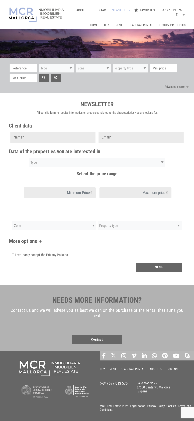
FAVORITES (148, 10)
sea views (37, 262)
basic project (136, 262)
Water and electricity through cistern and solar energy (101, 286)
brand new (155, 262)
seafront (16, 286)
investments (18, 262)
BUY (106, 25)
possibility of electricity (94, 278)
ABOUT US (83, 10)
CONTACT (101, 10)
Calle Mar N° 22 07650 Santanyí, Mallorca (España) (153, 387)
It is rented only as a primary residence (34, 278)
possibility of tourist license (130, 278)
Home (94, 25)
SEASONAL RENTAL (141, 25)
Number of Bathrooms (98, 253)
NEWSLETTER (121, 10)
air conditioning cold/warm (106, 262)
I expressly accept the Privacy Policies (41, 255)
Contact (97, 339)
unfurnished (57, 286)
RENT (119, 25)
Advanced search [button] (175, 87)
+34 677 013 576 (170, 10)
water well (145, 286)
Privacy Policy (156, 406)
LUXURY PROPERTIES (172, 25)
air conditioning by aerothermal (67, 262)
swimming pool (36, 286)
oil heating (69, 278)
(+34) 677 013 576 (114, 383)
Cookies (171, 406)
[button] (56, 68)
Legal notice (137, 406)
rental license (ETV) (163, 278)
